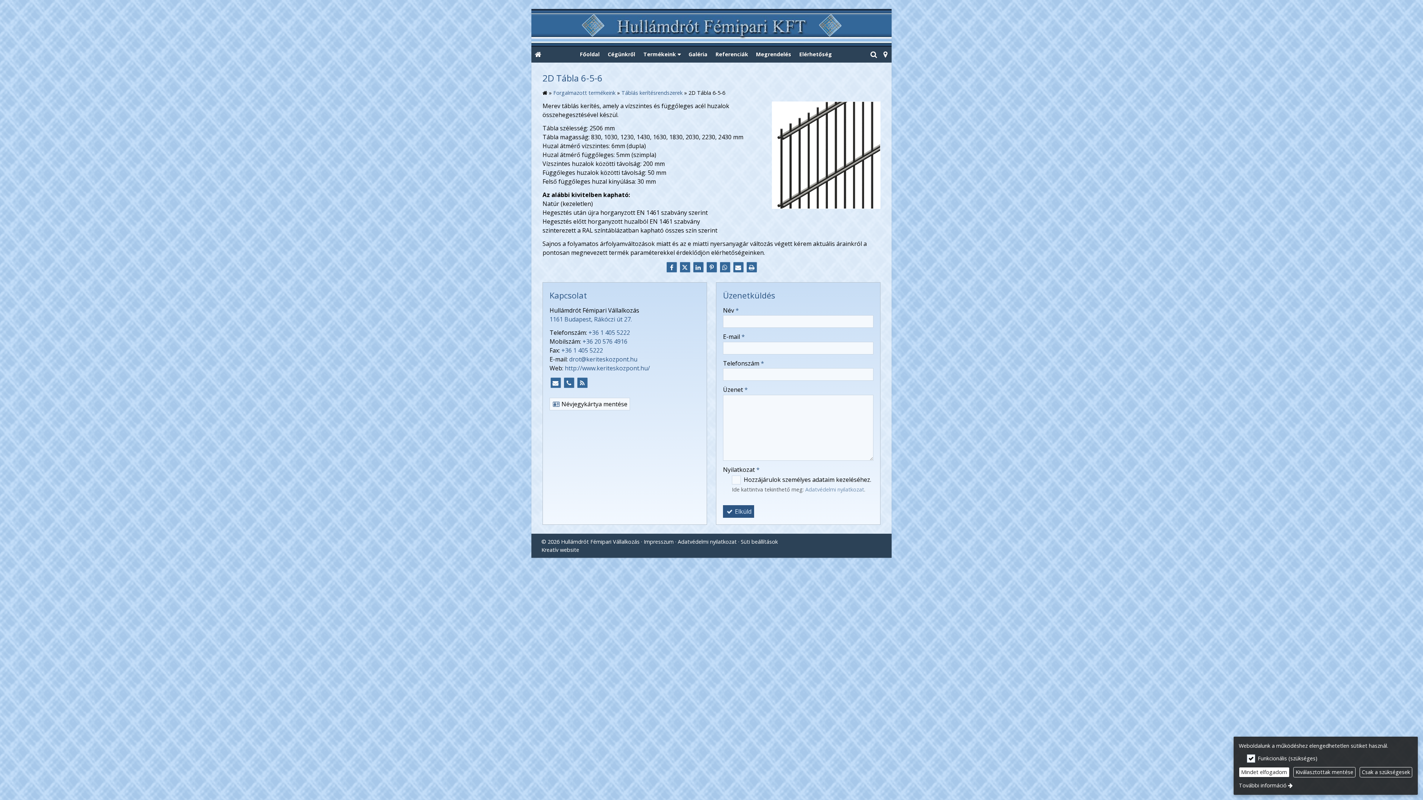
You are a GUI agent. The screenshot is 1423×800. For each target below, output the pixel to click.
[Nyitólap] (711, 28)
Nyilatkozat (741, 470)
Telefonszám (743, 363)
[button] (885, 54)
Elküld (742, 511)
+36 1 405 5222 (609, 333)
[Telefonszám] (569, 383)
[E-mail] (738, 267)
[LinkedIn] (698, 267)
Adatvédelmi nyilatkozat (834, 489)
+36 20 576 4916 (605, 341)
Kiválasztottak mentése (1324, 772)
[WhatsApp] (725, 267)
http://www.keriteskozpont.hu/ (607, 368)
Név (731, 310)
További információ (1263, 785)
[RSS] (582, 383)
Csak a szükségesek (1386, 772)
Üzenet (735, 390)
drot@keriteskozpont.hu (603, 359)
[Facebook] (671, 267)
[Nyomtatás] (751, 267)
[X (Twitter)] (685, 267)
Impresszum (659, 541)
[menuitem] (538, 54)
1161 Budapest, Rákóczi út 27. (591, 319)
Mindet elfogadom (1264, 772)
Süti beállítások (759, 541)
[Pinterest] (711, 267)
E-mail (734, 337)
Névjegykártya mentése (593, 404)
